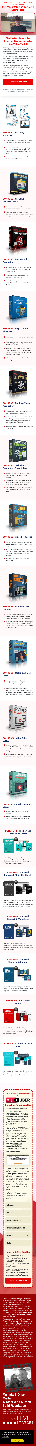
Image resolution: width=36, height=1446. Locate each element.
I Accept (17, 1441)
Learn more (5, 1437)
